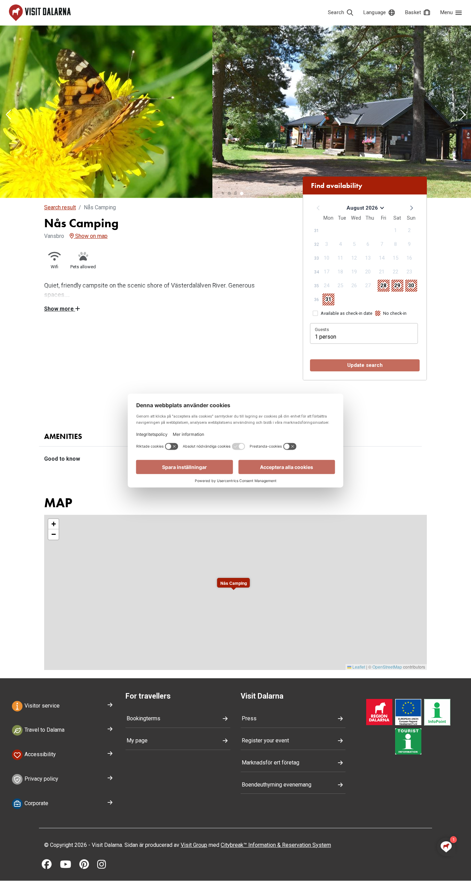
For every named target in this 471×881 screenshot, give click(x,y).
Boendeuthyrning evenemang (276, 784)
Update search (365, 365)
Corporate (35, 803)
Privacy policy (40, 778)
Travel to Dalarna (43, 730)
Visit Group (194, 845)
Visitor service (41, 705)
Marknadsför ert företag (270, 762)
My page (137, 740)
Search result (60, 207)
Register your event (265, 740)
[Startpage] (40, 13)
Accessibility (39, 754)
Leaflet (358, 667)
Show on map (91, 236)
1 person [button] (325, 336)
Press (249, 718)
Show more (59, 309)
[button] (8, 115)
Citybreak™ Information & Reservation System (276, 845)
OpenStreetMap (387, 667)
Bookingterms (143, 718)
